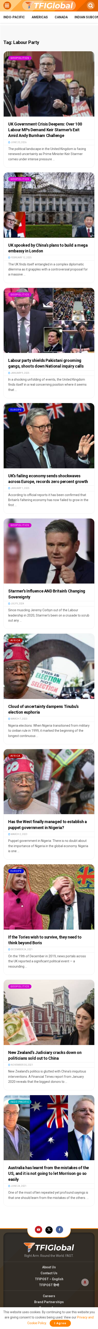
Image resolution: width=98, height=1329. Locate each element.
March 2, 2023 (18, 834)
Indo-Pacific (14, 17)
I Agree (60, 1323)
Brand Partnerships (49, 1302)
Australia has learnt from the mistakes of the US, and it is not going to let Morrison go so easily (48, 1173)
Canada (61, 17)
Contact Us (49, 1273)
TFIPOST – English (49, 1279)
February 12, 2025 (21, 257)
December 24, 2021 (21, 949)
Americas (40, 17)
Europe (16, 409)
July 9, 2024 (17, 603)
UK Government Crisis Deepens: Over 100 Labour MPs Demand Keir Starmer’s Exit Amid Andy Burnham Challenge (45, 130)
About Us (49, 1267)
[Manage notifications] (85, 1282)
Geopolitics (19, 58)
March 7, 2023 (18, 719)
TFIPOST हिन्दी (49, 1285)
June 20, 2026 (18, 142)
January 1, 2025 (19, 488)
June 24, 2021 (18, 1186)
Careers (49, 1296)
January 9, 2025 (19, 373)
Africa (15, 640)
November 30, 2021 (21, 1065)
